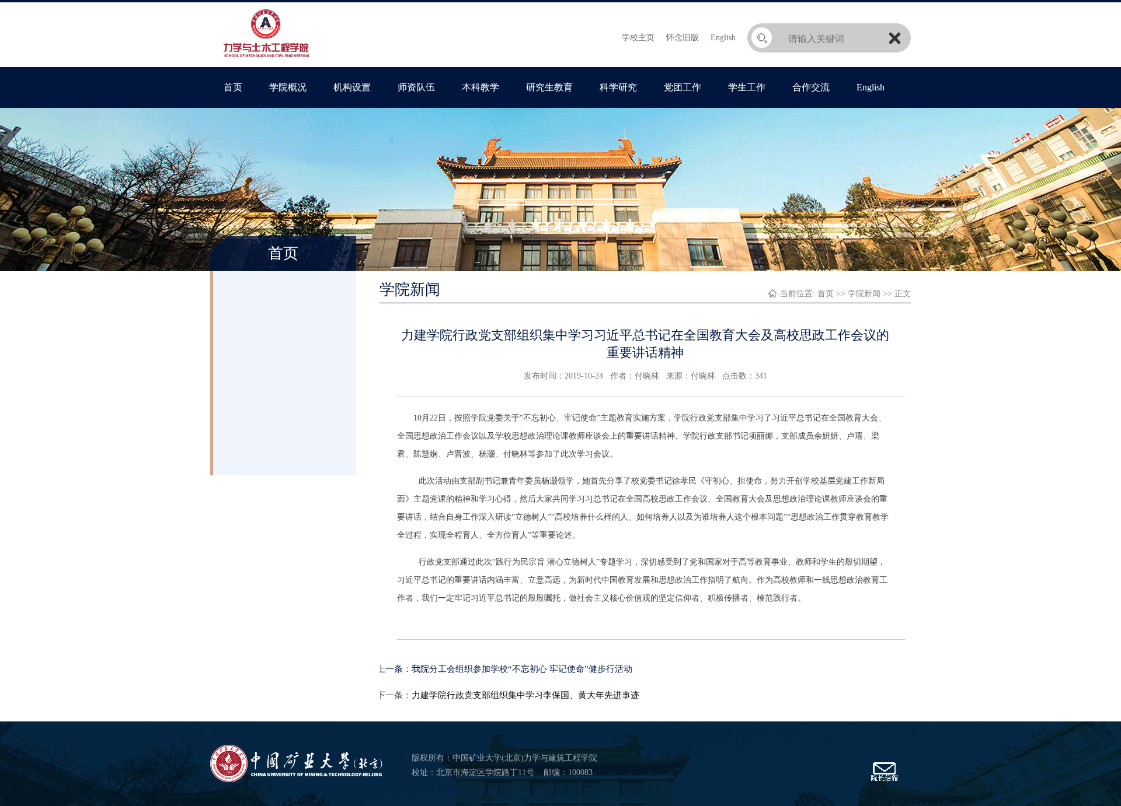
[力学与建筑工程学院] (266, 58)
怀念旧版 (682, 37)
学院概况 (288, 87)
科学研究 (618, 87)
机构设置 (352, 87)
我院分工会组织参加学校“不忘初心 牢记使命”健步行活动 (522, 669)
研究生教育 (549, 87)
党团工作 (682, 87)
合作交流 (811, 87)
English (723, 37)
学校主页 (638, 37)
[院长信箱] (884, 779)
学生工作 (746, 87)
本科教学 (480, 87)
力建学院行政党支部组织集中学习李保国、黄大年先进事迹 (525, 695)
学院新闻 (864, 293)
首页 (233, 87)
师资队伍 (416, 87)
